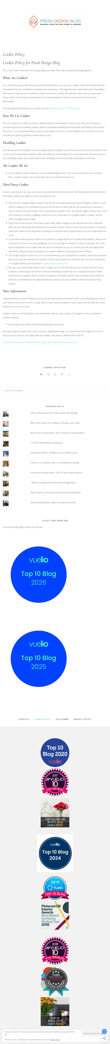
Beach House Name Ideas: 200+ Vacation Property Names (58, 432)
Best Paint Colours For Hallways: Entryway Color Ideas (55, 423)
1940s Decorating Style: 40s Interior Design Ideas (53, 482)
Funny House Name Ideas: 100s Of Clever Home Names (56, 472)
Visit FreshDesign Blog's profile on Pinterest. (23, 527)
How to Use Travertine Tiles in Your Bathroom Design (55, 462)
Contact (24, 719)
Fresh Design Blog (55, 20)
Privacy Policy (82, 719)
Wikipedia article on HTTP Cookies (64, 108)
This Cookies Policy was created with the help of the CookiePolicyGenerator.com (40, 342)
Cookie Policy (42, 719)
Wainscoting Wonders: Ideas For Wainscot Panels (53, 502)
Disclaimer (62, 719)
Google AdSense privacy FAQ (54, 263)
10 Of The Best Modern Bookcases (47, 442)
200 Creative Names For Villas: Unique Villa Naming (54, 413)
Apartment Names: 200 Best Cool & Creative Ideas (54, 452)
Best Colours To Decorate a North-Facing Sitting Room (56, 492)
